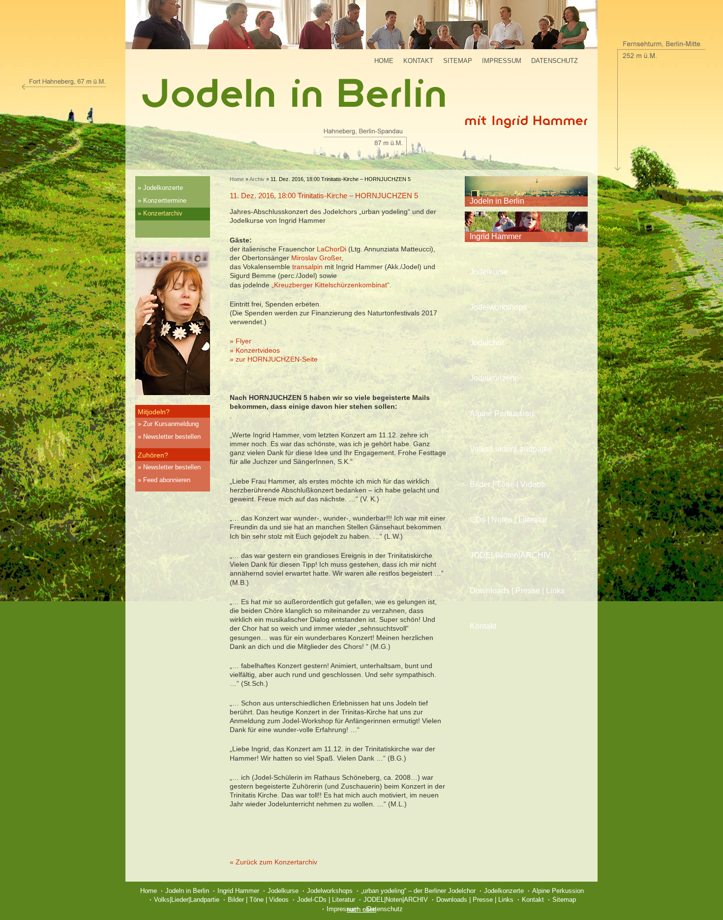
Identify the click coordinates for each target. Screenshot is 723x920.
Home (383, 60)
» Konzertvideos (255, 350)
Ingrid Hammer (495, 236)
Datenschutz (554, 60)
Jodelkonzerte (163, 187)
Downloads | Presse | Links (517, 590)
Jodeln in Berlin (497, 201)
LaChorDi (331, 249)
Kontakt (418, 60)
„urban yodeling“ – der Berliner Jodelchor (418, 890)
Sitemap (457, 60)
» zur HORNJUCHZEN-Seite (274, 359)
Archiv (257, 179)
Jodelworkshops (498, 307)
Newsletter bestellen (172, 436)
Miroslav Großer (316, 258)
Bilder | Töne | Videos (507, 484)
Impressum (501, 60)
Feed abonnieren (166, 480)
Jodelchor (487, 342)
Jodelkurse (489, 272)
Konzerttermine (164, 200)
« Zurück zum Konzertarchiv (273, 862)
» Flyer (240, 341)
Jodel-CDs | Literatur (326, 899)
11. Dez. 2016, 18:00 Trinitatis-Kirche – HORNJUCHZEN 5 (324, 195)
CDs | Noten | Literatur (508, 520)
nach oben (361, 909)
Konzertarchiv (162, 213)
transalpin (307, 267)
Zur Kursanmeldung (171, 424)
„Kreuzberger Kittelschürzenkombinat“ (330, 285)
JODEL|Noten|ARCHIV (510, 555)
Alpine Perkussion (502, 413)
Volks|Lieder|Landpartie (511, 449)
